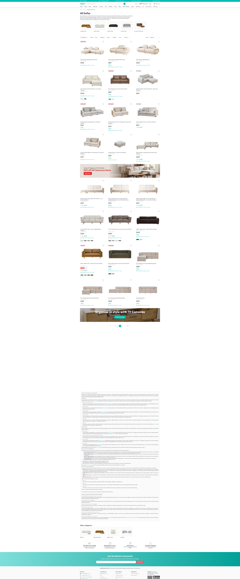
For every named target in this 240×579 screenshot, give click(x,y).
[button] (124, 4)
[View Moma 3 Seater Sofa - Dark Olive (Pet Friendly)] (120, 260)
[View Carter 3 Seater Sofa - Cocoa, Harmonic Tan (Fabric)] (120, 226)
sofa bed (96, 421)
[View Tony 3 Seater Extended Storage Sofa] (120, 292)
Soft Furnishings (126, 6)
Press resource (134, 575)
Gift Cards (155, 6)
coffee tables (129, 517)
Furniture (101, 6)
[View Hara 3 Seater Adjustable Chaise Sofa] (120, 54)
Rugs (120, 6)
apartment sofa (95, 452)
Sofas (81, 6)
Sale (143, 6)
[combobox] (106, 4)
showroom (98, 447)
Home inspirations (119, 577)
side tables (135, 517)
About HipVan (118, 573)
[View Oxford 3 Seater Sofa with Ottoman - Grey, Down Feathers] (148, 82)
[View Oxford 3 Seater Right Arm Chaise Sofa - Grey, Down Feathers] (92, 147)
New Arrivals (148, 6)
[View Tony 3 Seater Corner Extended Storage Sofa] (148, 258)
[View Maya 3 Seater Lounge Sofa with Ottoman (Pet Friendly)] (148, 147)
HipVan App (153, 571)
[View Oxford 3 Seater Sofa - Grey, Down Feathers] (148, 116)
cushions (113, 433)
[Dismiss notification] (22, 571)
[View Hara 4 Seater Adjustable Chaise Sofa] (92, 53)
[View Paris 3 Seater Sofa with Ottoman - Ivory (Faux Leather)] (92, 85)
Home (81, 9)
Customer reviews (119, 575)
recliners (155, 424)
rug (110, 517)
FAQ (101, 575)
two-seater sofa (104, 411)
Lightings (110, 6)
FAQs (85, 489)
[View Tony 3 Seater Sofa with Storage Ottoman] (92, 292)
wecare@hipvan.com (86, 573)
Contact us (102, 577)
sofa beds (96, 400)
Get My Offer (140, 562)
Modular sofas (104, 407)
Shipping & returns (103, 573)
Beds (90, 6)
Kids (106, 6)
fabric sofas (110, 432)
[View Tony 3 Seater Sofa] (148, 292)
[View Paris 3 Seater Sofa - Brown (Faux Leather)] (120, 85)
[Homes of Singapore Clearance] (120, 171)
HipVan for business (135, 573)
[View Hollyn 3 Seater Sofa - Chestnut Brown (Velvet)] (148, 225)
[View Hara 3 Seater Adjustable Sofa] (148, 53)
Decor (115, 6)
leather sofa (102, 440)
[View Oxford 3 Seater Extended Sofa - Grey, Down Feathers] (92, 116)
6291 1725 (84, 575)
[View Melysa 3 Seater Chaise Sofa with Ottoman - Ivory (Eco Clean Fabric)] (92, 193)
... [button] (124, 325)
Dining (85, 6)
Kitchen (132, 6)
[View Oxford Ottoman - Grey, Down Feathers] (120, 147)
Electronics (138, 6)
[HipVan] (83, 3)
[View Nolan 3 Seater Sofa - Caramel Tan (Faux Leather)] (92, 260)
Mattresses (95, 6)
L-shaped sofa (109, 403)
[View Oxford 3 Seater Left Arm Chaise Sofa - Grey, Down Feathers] (120, 117)
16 (127, 325)
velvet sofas (100, 444)
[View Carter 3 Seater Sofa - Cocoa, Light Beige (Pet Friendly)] (92, 226)
